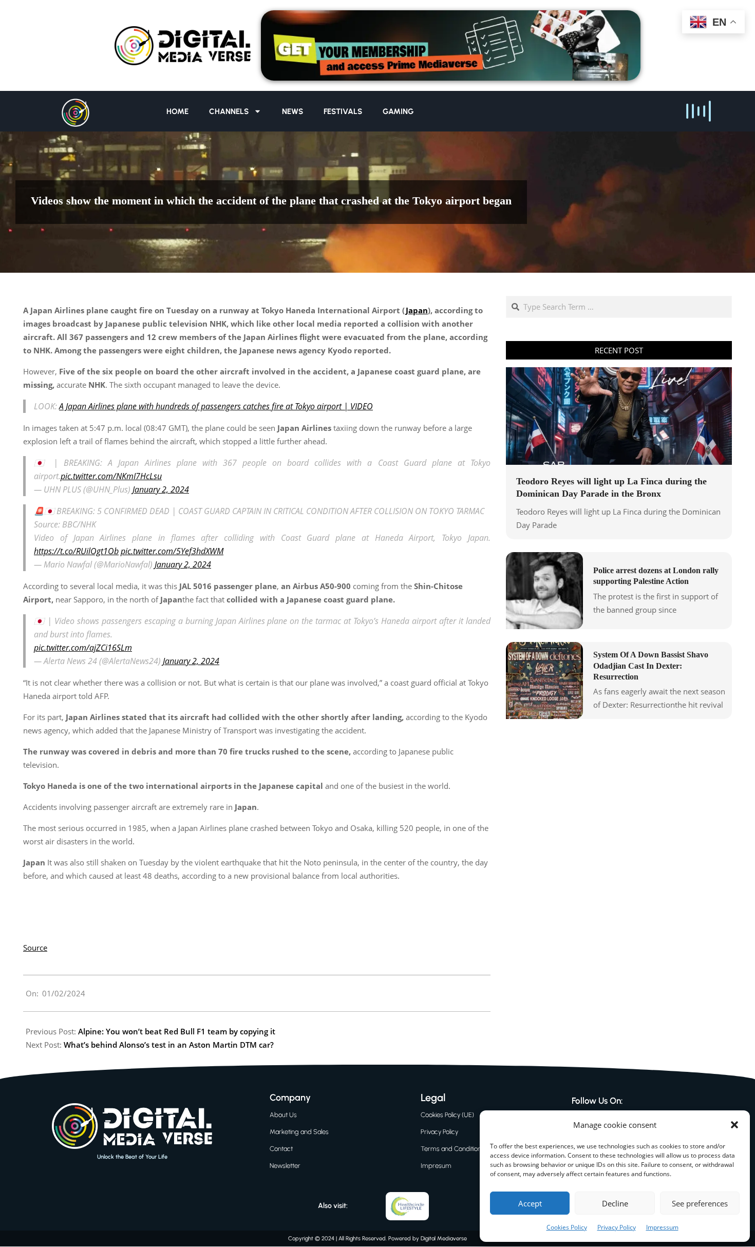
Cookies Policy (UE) (447, 1115)
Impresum (436, 1165)
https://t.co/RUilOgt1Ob (76, 551)
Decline (615, 1203)
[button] (734, 1125)
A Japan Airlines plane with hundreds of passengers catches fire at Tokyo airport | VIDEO (216, 406)
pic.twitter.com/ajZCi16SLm (83, 647)
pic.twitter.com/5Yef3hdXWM (172, 551)
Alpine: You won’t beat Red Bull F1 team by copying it (176, 1031)
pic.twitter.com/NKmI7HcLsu (111, 476)
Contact (281, 1148)
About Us (283, 1115)
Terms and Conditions (452, 1148)
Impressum (662, 1227)
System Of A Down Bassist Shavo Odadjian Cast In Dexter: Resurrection (650, 665)
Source (35, 947)
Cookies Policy (566, 1227)
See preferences (700, 1203)
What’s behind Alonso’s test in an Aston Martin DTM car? (169, 1045)
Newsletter (285, 1165)
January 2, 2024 (161, 489)
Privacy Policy (616, 1227)
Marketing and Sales (299, 1132)
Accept (530, 1203)
